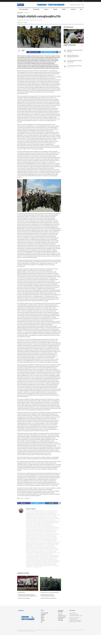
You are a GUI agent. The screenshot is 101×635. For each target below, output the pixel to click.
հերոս (22, 498)
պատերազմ (27, 498)
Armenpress (60, 614)
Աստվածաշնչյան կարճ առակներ (74, 65)
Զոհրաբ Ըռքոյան (31, 508)
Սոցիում (46, 9)
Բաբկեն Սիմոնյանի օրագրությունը (48, 598)
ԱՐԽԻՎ (21, 4)
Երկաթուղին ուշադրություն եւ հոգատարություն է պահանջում (48, 595)
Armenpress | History (62, 615)
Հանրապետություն (23, 9)
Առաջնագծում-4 (21, 592)
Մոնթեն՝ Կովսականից (69, 45)
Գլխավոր (20, 12)
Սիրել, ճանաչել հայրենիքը (24, 598)
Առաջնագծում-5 (45, 587)
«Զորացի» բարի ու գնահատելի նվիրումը (50, 592)
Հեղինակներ (60, 620)
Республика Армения (61, 617)
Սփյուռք (55, 9)
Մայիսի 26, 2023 (44, 589)
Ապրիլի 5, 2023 (20, 22)
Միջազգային (36, 9)
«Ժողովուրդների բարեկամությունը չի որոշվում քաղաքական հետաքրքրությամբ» (27, 595)
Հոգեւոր (64, 9)
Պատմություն (60, 618)
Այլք (81, 9)
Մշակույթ (73, 9)
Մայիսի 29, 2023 (22, 589)
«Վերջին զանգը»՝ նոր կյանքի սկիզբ (27, 587)
